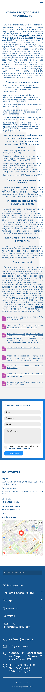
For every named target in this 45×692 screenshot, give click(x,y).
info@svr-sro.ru (9, 517)
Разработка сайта (22, 683)
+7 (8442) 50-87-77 (11, 509)
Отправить (14, 453)
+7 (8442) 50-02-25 (10, 502)
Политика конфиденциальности (17, 625)
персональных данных (19, 448)
